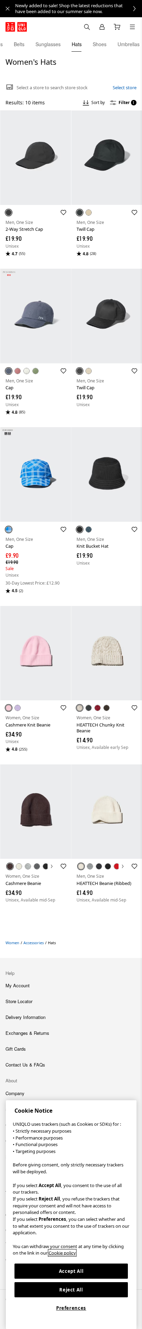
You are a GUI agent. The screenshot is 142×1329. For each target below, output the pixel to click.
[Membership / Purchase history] (102, 26)
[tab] (19, 44)
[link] (78, 8)
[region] (71, 1214)
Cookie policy (62, 1253)
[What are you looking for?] (86, 26)
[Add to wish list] (63, 212)
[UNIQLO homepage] (16, 26)
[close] (7, 8)
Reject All (71, 1290)
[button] (35, 157)
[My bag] (117, 26)
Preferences (71, 1308)
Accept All (71, 1271)
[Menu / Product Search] (132, 26)
